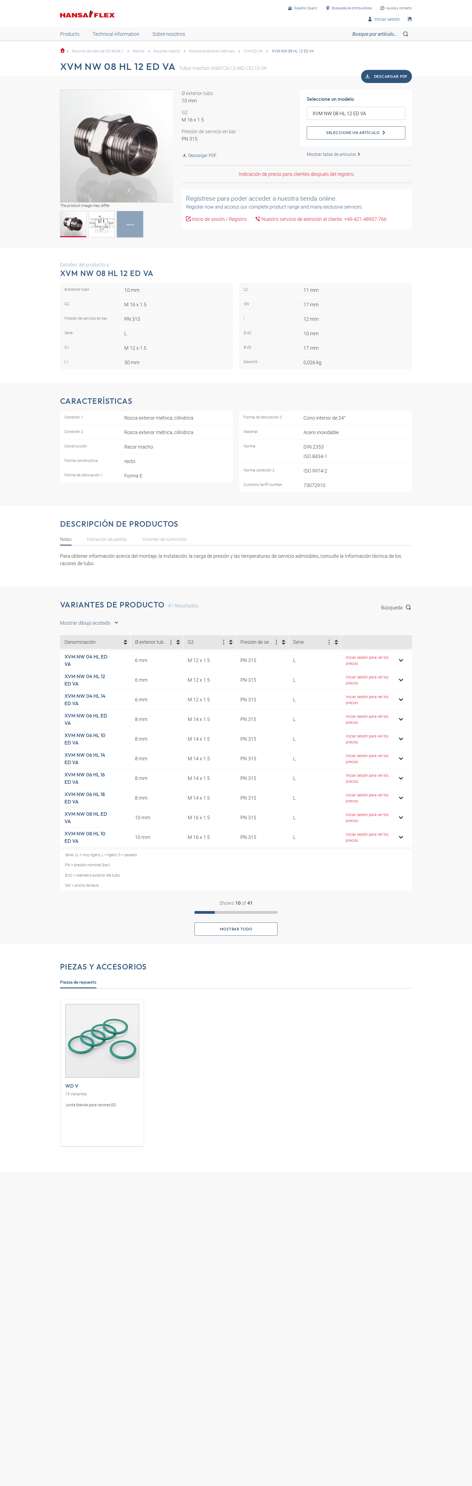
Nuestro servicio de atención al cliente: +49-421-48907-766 (323, 219)
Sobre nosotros (168, 34)
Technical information (116, 34)
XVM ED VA (253, 51)
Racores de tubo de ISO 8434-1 (98, 51)
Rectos (138, 51)
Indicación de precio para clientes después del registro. (297, 174)
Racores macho (167, 51)
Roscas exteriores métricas (212, 51)
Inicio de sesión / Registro (219, 219)
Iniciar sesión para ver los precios (367, 660)
